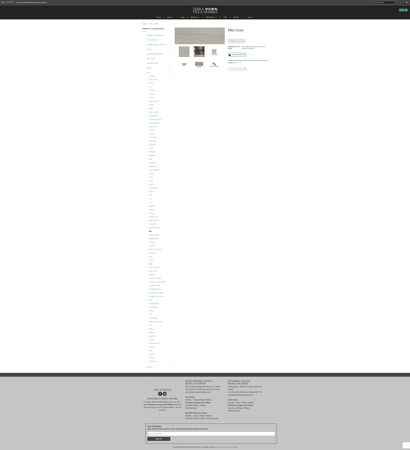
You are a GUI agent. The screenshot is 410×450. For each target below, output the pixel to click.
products (194, 17)
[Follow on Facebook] (403, 2)
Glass (149, 49)
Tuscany (152, 347)
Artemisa (152, 90)
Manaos (151, 213)
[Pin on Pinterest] (241, 69)
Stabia (151, 329)
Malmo (151, 210)
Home (145, 24)
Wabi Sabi (152, 361)
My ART (152, 246)
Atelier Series (153, 101)
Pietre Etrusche (154, 267)
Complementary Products (157, 44)
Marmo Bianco (154, 220)
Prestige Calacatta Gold (157, 282)
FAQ (225, 17)
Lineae (151, 192)
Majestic (152, 206)
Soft (150, 314)
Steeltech (152, 336)
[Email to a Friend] (237, 69)
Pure (150, 300)
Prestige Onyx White (156, 293)
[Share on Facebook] (230, 69)
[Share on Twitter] (233, 69)
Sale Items (151, 58)
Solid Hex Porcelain (156, 322)
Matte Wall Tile (154, 228)
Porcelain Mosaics (155, 278)
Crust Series (153, 137)
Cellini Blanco (153, 116)
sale (249, 17)
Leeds (151, 181)
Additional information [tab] (236, 41)
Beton (151, 108)
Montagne (152, 242)
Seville (151, 311)
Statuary (152, 332)
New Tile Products (155, 249)
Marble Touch (153, 217)
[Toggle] (170, 35)
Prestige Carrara (154, 285)
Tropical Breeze (154, 343)
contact (236, 17)
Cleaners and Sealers (155, 35)
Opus (151, 264)
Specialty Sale (152, 63)
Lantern (151, 173)
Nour (150, 257)
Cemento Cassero (155, 119)
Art (150, 87)
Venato (151, 354)
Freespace (152, 163)
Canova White (154, 112)
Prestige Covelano (155, 289)
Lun (150, 199)
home (159, 17)
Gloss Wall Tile (154, 170)
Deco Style (153, 141)
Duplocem (152, 155)
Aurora (151, 105)
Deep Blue (152, 145)
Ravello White (154, 303)
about (169, 17)
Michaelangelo (154, 235)
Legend (151, 184)
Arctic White (153, 79)
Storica (151, 340)
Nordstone (152, 253)
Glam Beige (153, 166)
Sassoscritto (153, 307)
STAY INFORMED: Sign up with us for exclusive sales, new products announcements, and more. (177, 427)
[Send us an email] (406, 2)
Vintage (151, 358)
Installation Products (155, 54)
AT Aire (151, 98)
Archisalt (152, 76)
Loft (150, 195)
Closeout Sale (152, 40)
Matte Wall (153, 224)
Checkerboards (154, 123)
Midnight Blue (153, 238)
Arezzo (151, 83)
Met (156, 24)
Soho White (153, 318)
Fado (150, 159)
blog (182, 17)
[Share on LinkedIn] (245, 69)
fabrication (210, 17)
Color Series (153, 126)
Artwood (152, 94)
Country (151, 130)
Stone (149, 68)
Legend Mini (153, 188)
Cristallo (152, 134)
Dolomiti (152, 152)
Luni (150, 202)
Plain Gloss (153, 271)
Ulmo (151, 350)
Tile (151, 24)
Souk (150, 325)
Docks (151, 148)
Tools (149, 367)
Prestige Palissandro (156, 296)
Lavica (151, 177)
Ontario (151, 260)
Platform (152, 275)
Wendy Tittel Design (229, 447)
